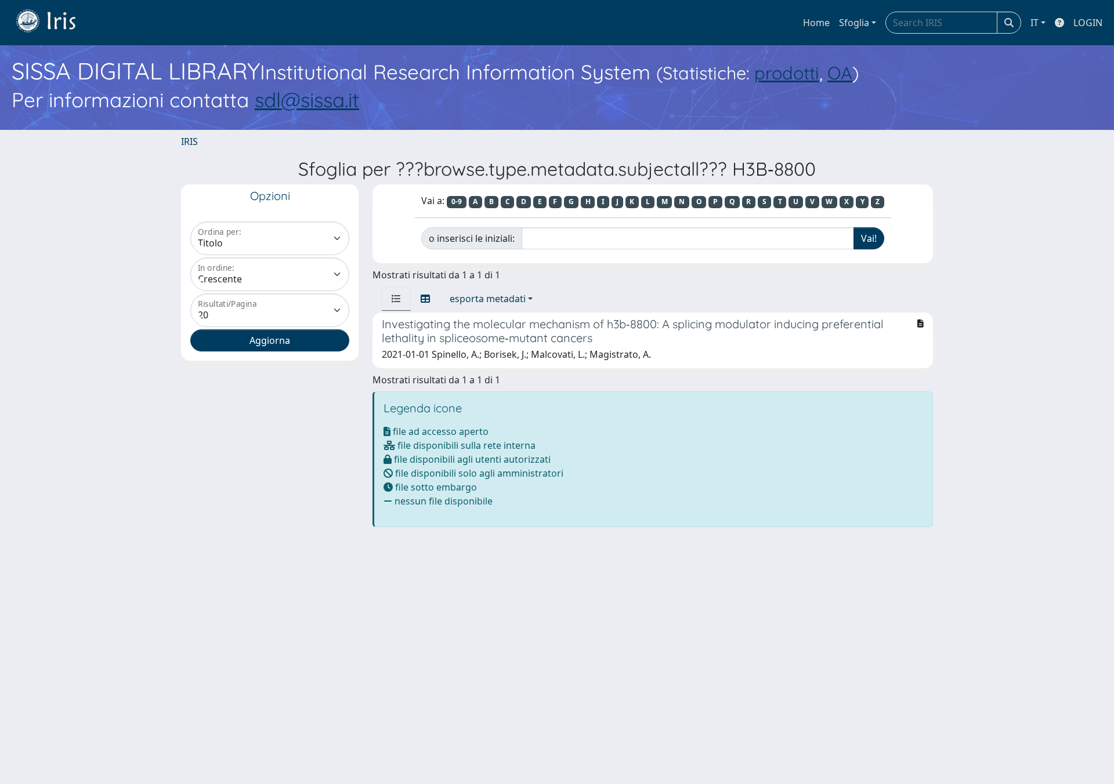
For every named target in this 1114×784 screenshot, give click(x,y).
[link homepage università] (54, 22)
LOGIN (1087, 22)
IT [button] (1034, 22)
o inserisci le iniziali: (472, 238)
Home (816, 22)
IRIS (189, 141)
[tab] (396, 298)
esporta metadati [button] (488, 298)
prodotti (786, 72)
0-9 (456, 201)
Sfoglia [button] (854, 22)
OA (839, 72)
